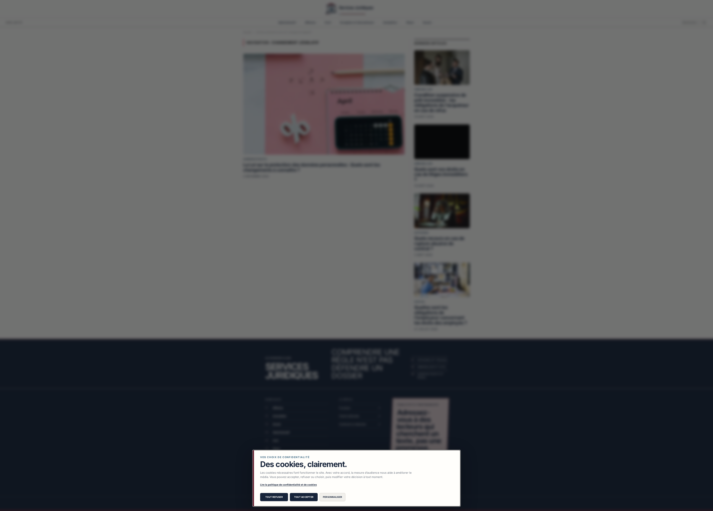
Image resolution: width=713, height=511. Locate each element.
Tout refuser (274, 497)
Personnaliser (332, 497)
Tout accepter (303, 497)
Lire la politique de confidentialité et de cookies (288, 484)
